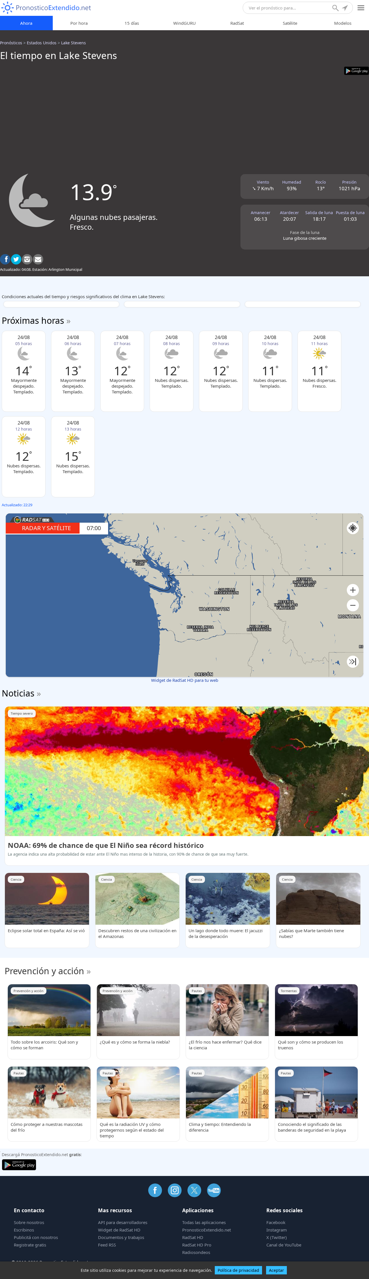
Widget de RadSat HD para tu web (184, 680)
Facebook (275, 1222)
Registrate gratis (30, 1245)
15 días (132, 23)
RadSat (237, 23)
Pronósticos (11, 42)
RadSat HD (192, 1237)
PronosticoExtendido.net (206, 1230)
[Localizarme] (345, 8)
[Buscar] (336, 8)
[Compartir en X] (16, 259)
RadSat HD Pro (196, 1245)
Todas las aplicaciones (204, 1222)
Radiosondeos (196, 1252)
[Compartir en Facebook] (5, 259)
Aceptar (276, 1270)
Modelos (342, 23)
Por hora (79, 23)
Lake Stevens (73, 42)
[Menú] (361, 8)
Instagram (276, 1230)
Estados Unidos (42, 42)
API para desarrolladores (122, 1222)
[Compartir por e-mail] (38, 259)
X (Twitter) (276, 1237)
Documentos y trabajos (121, 1237)
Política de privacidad (238, 1270)
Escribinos (24, 1230)
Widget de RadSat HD (119, 1230)
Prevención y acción (44, 971)
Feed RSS (107, 1245)
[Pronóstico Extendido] (46, 8)
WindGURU (184, 23)
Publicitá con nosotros (36, 1237)
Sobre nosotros (29, 1222)
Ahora (26, 23)
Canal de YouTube (283, 1245)
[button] (353, 590)
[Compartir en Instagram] (27, 259)
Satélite (290, 23)
